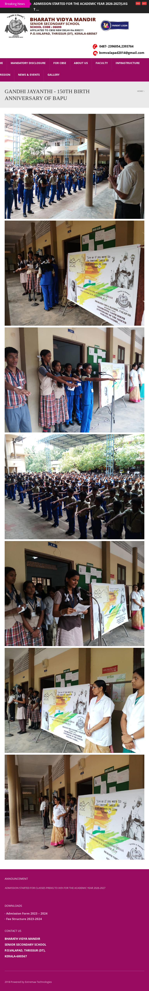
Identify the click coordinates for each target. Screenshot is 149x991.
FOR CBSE (59, 57)
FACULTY (102, 57)
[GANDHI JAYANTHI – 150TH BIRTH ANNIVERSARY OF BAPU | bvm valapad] (52, 20)
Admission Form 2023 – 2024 (27, 908)
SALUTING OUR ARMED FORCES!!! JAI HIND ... (68, 4)
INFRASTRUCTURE (128, 57)
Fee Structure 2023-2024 (24, 913)
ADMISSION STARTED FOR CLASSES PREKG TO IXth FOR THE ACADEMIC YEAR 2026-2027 (55, 890)
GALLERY (54, 69)
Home (140, 85)
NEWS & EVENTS (29, 69)
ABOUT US (81, 57)
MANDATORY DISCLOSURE (28, 57)
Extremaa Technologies (38, 976)
